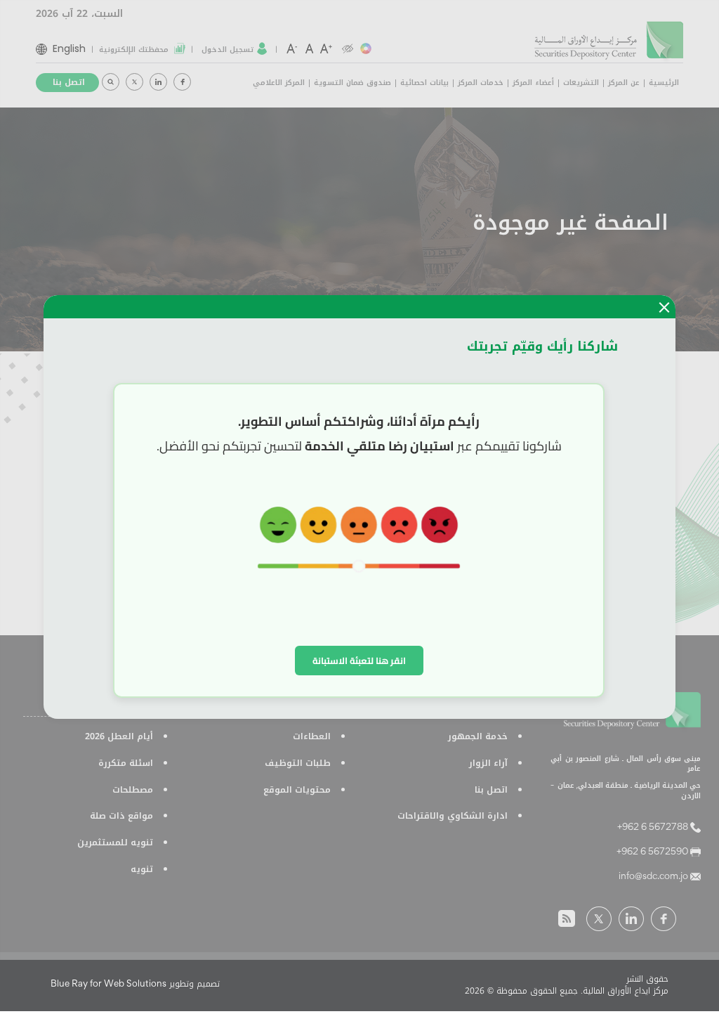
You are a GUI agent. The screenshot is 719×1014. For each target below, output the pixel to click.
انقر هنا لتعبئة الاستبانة (359, 660)
